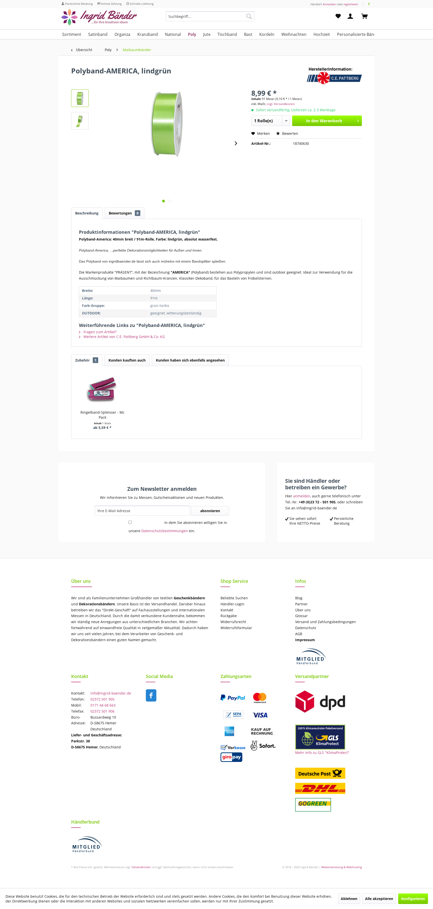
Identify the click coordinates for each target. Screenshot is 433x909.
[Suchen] (249, 16)
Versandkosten (141, 867)
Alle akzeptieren (379, 898)
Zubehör (85, 360)
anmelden (301, 496)
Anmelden (329, 4)
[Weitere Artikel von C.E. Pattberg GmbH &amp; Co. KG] (334, 75)
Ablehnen (349, 898)
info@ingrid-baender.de (110, 693)
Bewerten (289, 133)
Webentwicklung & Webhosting (341, 867)
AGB (298, 633)
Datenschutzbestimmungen (164, 530)
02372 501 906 (102, 711)
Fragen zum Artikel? (99, 331)
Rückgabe (229, 615)
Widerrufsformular (236, 627)
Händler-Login (232, 604)
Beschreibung (86, 213)
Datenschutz (305, 627)
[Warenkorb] (366, 16)
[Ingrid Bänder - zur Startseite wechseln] (99, 17)
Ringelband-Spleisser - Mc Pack (102, 415)
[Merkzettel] (338, 16)
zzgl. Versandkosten (281, 104)
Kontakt (227, 610)
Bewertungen (124, 213)
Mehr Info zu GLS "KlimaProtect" (322, 752)
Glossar (301, 615)
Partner (301, 604)
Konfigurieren (413, 898)
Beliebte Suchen (234, 598)
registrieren (351, 4)
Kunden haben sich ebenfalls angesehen (190, 360)
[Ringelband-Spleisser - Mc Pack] (102, 389)
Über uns (303, 610)
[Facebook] (369, 4)
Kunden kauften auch (127, 360)
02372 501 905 (102, 699)
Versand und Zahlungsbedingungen (325, 621)
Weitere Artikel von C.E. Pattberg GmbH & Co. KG (123, 336)
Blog (298, 598)
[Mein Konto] (351, 16)
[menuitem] (210, 18)
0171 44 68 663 (103, 705)
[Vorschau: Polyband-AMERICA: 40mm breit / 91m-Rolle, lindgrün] (80, 98)
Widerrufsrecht (233, 621)
